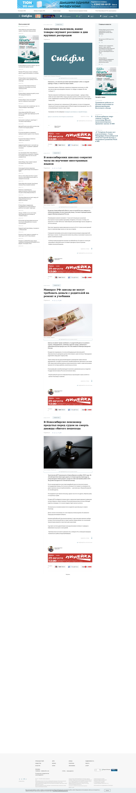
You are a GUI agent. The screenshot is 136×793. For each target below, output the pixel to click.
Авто (53, 761)
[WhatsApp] (57, 168)
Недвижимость (89, 761)
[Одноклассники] (55, 168)
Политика (71, 763)
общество (59, 24)
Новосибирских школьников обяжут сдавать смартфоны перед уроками (27, 30)
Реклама (37, 769)
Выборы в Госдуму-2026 (39, 10)
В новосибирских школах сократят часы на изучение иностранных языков (29, 66)
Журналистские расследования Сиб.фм (78, 10)
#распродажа (62, 116)
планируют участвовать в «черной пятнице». (75, 111)
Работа (87, 763)
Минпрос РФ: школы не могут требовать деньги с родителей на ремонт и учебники (29, 72)
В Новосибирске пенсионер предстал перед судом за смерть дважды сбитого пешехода (28, 79)
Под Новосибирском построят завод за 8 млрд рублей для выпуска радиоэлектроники (28, 199)
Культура (37, 765)
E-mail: (68, 770)
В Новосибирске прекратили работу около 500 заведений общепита (29, 94)
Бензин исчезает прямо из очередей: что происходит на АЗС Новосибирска (28, 235)
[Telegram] (60, 168)
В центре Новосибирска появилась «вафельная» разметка (27, 139)
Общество (38, 763)
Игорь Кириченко (58, 259)
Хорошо (107, 790)
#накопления (69, 116)
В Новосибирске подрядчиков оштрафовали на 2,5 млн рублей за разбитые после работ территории (27, 206)
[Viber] (59, 168)
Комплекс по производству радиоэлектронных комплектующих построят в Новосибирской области (27, 191)
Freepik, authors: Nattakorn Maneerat (52, 76)
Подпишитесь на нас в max (85, 120)
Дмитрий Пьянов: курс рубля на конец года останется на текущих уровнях (29, 127)
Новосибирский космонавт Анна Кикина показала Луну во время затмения (28, 184)
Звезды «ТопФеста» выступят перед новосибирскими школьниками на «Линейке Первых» (27, 214)
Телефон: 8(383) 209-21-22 (42, 770)
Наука (53, 765)
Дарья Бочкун (58, 127)
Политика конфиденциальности (75, 784)
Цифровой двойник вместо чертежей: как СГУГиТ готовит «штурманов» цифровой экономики (28, 146)
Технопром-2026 (22, 10)
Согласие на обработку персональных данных (78, 785)
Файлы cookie (71, 787)
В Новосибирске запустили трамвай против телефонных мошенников (27, 100)
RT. (54, 91)
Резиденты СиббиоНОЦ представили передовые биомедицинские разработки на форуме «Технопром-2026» (29, 242)
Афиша (70, 761)
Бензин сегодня (57, 10)
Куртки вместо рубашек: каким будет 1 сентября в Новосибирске (28, 120)
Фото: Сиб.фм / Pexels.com (50, 469)
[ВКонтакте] (52, 168)
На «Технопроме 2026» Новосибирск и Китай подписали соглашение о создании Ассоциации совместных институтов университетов (28, 155)
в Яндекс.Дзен (21, 781)
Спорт (87, 765)
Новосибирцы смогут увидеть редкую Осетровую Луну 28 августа (28, 162)
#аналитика (55, 116)
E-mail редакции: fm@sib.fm (99, 782)
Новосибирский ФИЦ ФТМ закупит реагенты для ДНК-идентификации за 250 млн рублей (29, 114)
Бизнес (54, 763)
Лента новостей (24, 24)
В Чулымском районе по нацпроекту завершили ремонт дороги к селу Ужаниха (29, 133)
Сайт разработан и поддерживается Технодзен (103, 785)
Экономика (72, 765)
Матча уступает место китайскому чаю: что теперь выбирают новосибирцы (29, 106)
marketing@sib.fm (39, 774)
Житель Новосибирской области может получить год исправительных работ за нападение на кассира (28, 177)
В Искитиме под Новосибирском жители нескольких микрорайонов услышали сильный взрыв (28, 222)
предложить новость (24, 26)
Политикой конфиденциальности (60, 790)
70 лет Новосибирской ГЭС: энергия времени (105, 10)
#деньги (50, 116)
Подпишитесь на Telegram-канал (68, 78)
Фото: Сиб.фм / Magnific (49, 205)
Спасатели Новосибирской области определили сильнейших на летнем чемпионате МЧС (27, 87)
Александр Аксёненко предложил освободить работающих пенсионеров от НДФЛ (28, 169)
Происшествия (39, 761)
